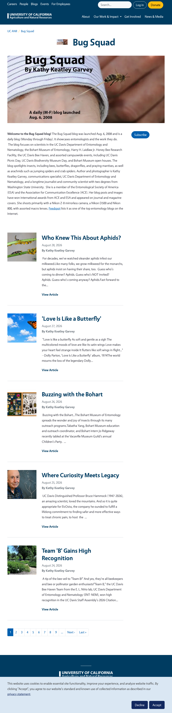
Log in (140, 5)
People (24, 4)
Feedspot (54, 208)
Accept (157, 705)
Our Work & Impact (106, 16)
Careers (12, 4)
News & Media (154, 16)
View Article (50, 294)
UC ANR (12, 31)
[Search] (129, 4)
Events (44, 4)
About (86, 16)
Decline (139, 705)
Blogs (34, 4)
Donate (155, 5)
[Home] (29, 16)
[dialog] (86, 695)
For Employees (61, 4)
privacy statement (18, 694)
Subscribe (140, 135)
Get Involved (132, 16)
